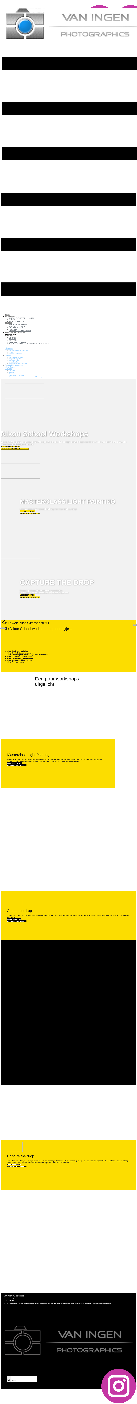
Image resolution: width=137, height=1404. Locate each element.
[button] (3, 624)
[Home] (68, 1359)
